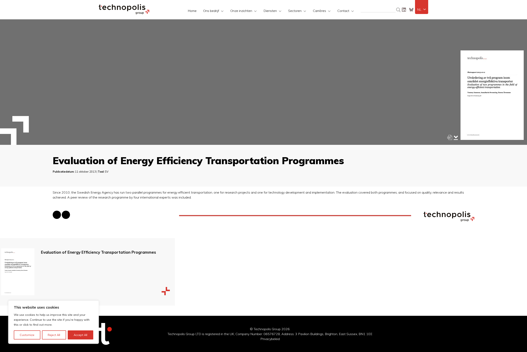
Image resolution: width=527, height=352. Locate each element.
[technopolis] (124, 13)
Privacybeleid (270, 339)
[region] (53, 322)
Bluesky (411, 10)
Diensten (270, 11)
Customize (27, 335)
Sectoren (295, 11)
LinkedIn (404, 10)
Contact (343, 11)
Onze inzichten (241, 11)
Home (192, 11)
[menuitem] (421, 9)
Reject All (54, 335)
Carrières (319, 11)
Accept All (80, 335)
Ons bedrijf (211, 11)
